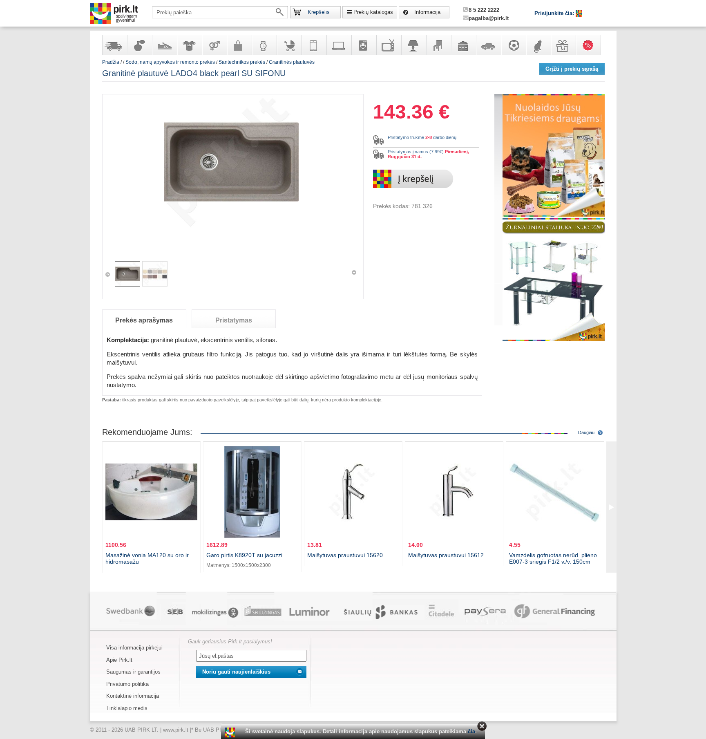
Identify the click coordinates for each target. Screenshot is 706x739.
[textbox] (220, 12)
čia (471, 731)
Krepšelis (319, 12)
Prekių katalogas (373, 12)
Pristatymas (233, 320)
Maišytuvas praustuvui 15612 (446, 555)
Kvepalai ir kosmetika (139, 45)
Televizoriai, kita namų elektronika (388, 45)
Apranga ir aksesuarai (189, 45)
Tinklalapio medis (126, 708)
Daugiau (586, 432)
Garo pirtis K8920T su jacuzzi (244, 555)
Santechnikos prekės (242, 62)
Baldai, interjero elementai (438, 45)
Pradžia (110, 62)
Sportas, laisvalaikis (513, 45)
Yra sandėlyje (114, 45)
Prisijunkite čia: (555, 13)
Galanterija (239, 45)
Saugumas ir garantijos (133, 672)
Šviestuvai (413, 45)
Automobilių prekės (488, 45)
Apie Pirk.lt (119, 660)
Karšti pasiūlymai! (590, 45)
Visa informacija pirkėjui (134, 648)
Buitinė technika (363, 45)
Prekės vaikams (289, 45)
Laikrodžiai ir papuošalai (264, 45)
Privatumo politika (127, 684)
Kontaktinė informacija (132, 696)
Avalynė (164, 45)
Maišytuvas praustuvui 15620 (345, 555)
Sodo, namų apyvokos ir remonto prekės (463, 45)
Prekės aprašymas (144, 320)
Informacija (427, 12)
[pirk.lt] (231, 732)
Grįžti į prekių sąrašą (571, 69)
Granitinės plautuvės (292, 62)
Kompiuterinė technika (339, 45)
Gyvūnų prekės (538, 45)
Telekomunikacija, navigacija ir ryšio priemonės (314, 45)
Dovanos (563, 45)
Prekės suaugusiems (214, 45)
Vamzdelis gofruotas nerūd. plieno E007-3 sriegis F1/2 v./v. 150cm (553, 558)
